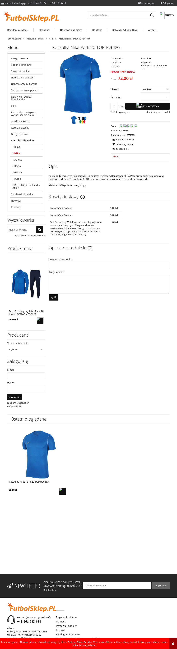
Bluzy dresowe (19, 58)
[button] (122, 139)
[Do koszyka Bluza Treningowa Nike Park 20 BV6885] (40, 320)
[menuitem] (20, 30)
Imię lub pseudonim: (61, 259)
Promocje (16, 207)
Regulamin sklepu (66, 617)
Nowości (16, 200)
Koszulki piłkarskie (22, 140)
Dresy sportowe (20, 134)
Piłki (13, 105)
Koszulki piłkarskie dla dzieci (26, 186)
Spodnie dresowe (21, 64)
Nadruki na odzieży (22, 77)
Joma (17, 146)
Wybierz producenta (17, 343)
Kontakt (60, 630)
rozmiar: (115, 97)
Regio (17, 166)
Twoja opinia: (56, 272)
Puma (17, 178)
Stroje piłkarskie (20, 71)
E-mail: (11, 369)
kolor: (114, 89)
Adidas (18, 159)
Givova (18, 172)
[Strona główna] (31, 17)
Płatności (61, 621)
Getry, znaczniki (20, 127)
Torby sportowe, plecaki (24, 90)
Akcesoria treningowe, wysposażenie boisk (23, 114)
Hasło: (10, 382)
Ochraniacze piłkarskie (24, 84)
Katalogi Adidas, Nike (68, 634)
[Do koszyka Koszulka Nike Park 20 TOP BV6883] (62, 491)
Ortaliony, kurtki (20, 121)
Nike (17, 153)
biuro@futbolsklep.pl (15, 3)
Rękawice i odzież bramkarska (21, 98)
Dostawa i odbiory (66, 625)
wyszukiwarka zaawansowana (30, 235)
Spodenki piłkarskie (22, 194)
